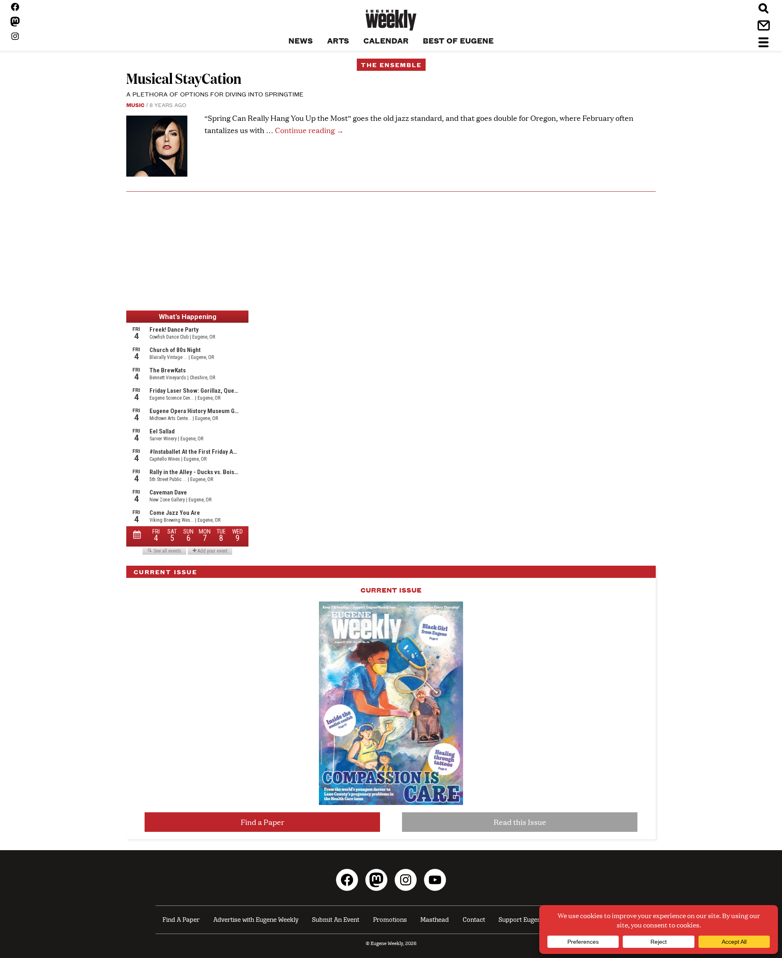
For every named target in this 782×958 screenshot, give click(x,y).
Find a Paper (262, 822)
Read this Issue (520, 822)
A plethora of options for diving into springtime (214, 94)
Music (135, 105)
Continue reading (309, 130)
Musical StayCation (184, 78)
